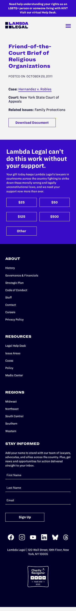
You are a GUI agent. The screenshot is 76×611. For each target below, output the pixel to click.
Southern (11, 423)
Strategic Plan (14, 282)
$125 (21, 216)
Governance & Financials (21, 275)
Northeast (12, 408)
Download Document (32, 122)
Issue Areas (12, 353)
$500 (54, 216)
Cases (9, 360)
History (10, 268)
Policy (9, 368)
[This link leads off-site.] (11, 539)
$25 (21, 202)
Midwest (11, 401)
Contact (10, 304)
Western (10, 431)
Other (21, 231)
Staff (8, 297)
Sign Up (25, 517)
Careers (10, 312)
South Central (14, 416)
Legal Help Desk (15, 345)
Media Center (14, 375)
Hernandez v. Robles (35, 89)
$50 (54, 202)
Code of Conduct (16, 290)
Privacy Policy (14, 319)
